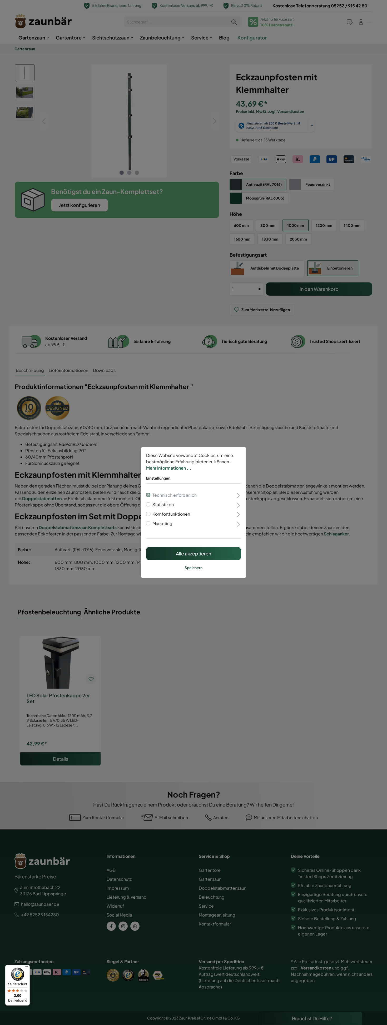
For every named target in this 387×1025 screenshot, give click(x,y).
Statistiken (163, 504)
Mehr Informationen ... (168, 468)
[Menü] (26, 968)
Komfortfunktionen (171, 514)
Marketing (162, 523)
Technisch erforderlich (174, 495)
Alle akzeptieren (193, 553)
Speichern (193, 567)
